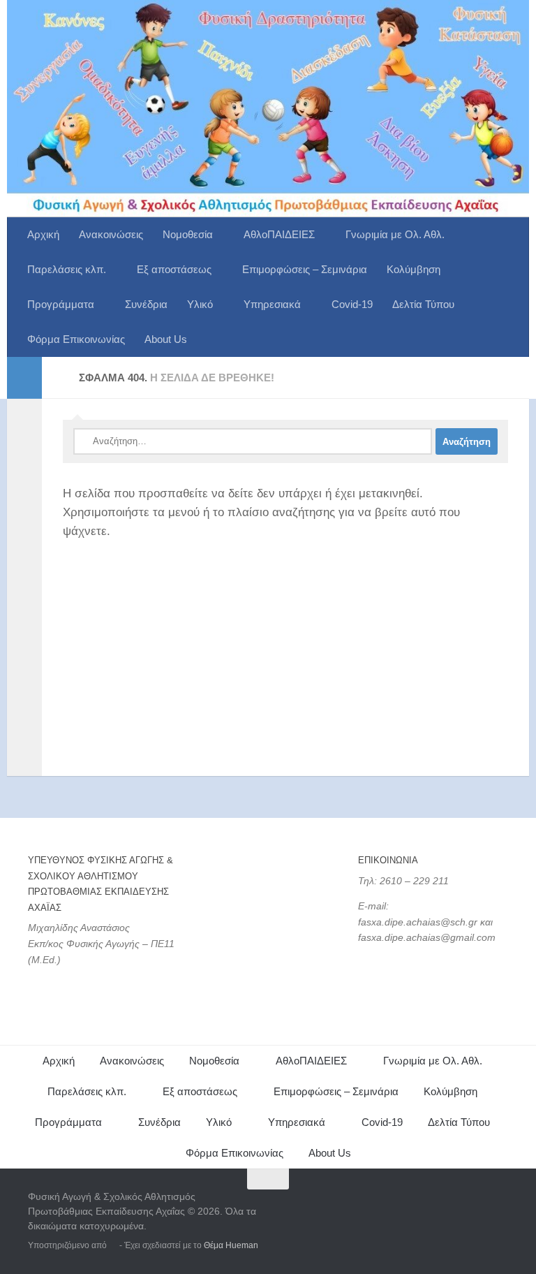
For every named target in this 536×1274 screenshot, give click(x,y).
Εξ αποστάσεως (174, 269)
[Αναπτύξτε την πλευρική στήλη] (24, 378)
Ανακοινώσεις (111, 234)
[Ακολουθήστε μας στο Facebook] (473, 1206)
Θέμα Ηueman (231, 1245)
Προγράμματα (60, 304)
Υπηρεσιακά (272, 304)
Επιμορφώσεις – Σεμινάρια (304, 269)
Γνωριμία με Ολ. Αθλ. (395, 234)
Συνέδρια (146, 304)
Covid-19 (352, 304)
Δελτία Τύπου (423, 304)
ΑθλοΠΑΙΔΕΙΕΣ (279, 234)
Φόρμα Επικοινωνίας (76, 339)
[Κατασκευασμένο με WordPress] (113, 1245)
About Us (165, 339)
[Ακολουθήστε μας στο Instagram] (498, 1206)
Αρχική (43, 234)
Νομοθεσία (188, 234)
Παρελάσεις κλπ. (66, 269)
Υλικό (200, 304)
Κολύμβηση (413, 269)
